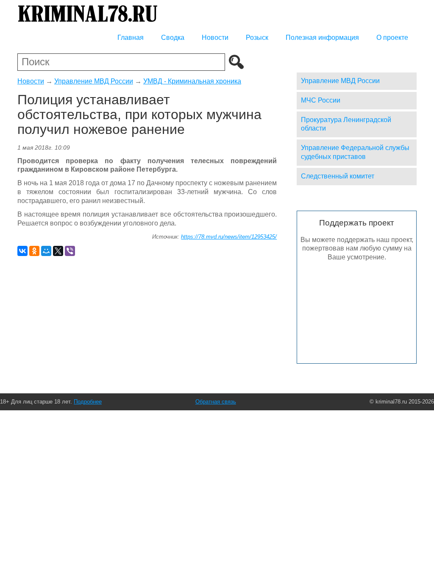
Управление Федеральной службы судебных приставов (355, 152)
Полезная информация (322, 37)
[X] (58, 251)
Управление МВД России (93, 81)
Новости (215, 37)
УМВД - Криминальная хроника (192, 81)
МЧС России (320, 100)
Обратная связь (215, 401)
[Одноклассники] (34, 251)
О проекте (392, 37)
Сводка (172, 37)
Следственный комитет (337, 176)
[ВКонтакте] (22, 251)
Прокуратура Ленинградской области (346, 124)
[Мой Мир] (46, 251)
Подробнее (88, 401)
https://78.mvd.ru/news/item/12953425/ (229, 237)
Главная (130, 37)
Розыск (257, 37)
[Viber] (70, 251)
